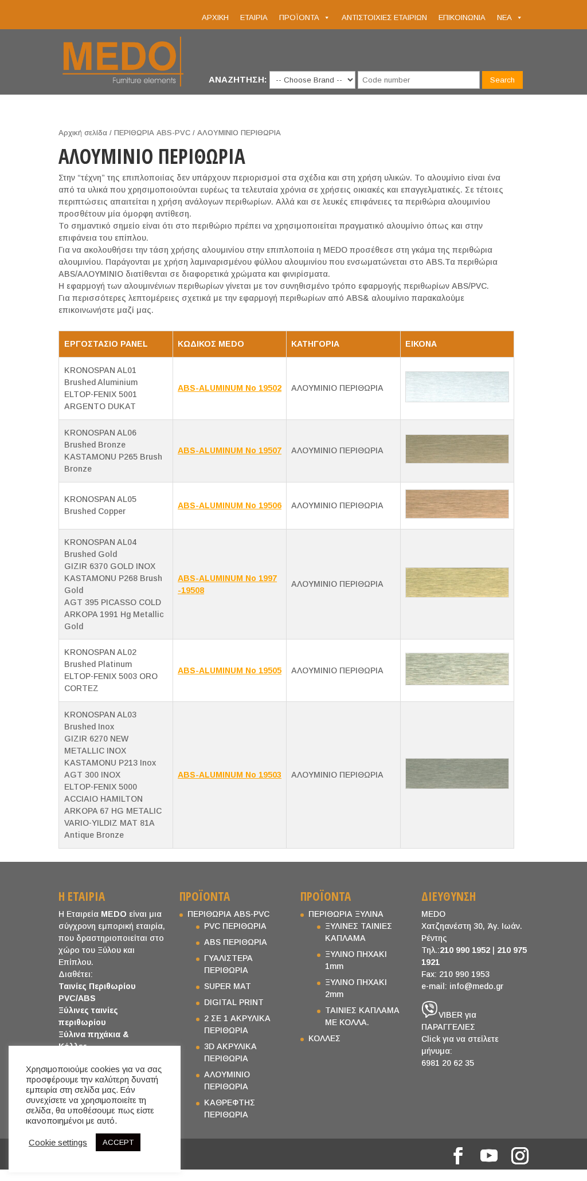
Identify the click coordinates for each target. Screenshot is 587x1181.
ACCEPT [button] (118, 1142)
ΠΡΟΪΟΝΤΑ (299, 17)
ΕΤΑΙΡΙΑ (254, 17)
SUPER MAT (227, 986)
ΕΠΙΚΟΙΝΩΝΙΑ (462, 17)
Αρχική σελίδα (82, 132)
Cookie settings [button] (58, 1142)
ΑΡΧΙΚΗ (215, 17)
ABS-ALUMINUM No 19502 (229, 388)
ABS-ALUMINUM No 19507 (229, 450)
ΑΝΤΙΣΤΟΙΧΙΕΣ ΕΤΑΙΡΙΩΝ (384, 17)
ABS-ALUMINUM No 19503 (229, 774)
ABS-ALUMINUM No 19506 (229, 505)
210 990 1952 (465, 950)
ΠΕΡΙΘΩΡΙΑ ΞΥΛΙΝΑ (345, 914)
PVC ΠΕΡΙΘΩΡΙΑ (235, 926)
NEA (504, 17)
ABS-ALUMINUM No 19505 (229, 670)
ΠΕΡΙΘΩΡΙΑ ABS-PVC (152, 132)
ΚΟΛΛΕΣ (324, 1038)
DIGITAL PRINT (234, 1002)
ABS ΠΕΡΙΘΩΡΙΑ (235, 942)
